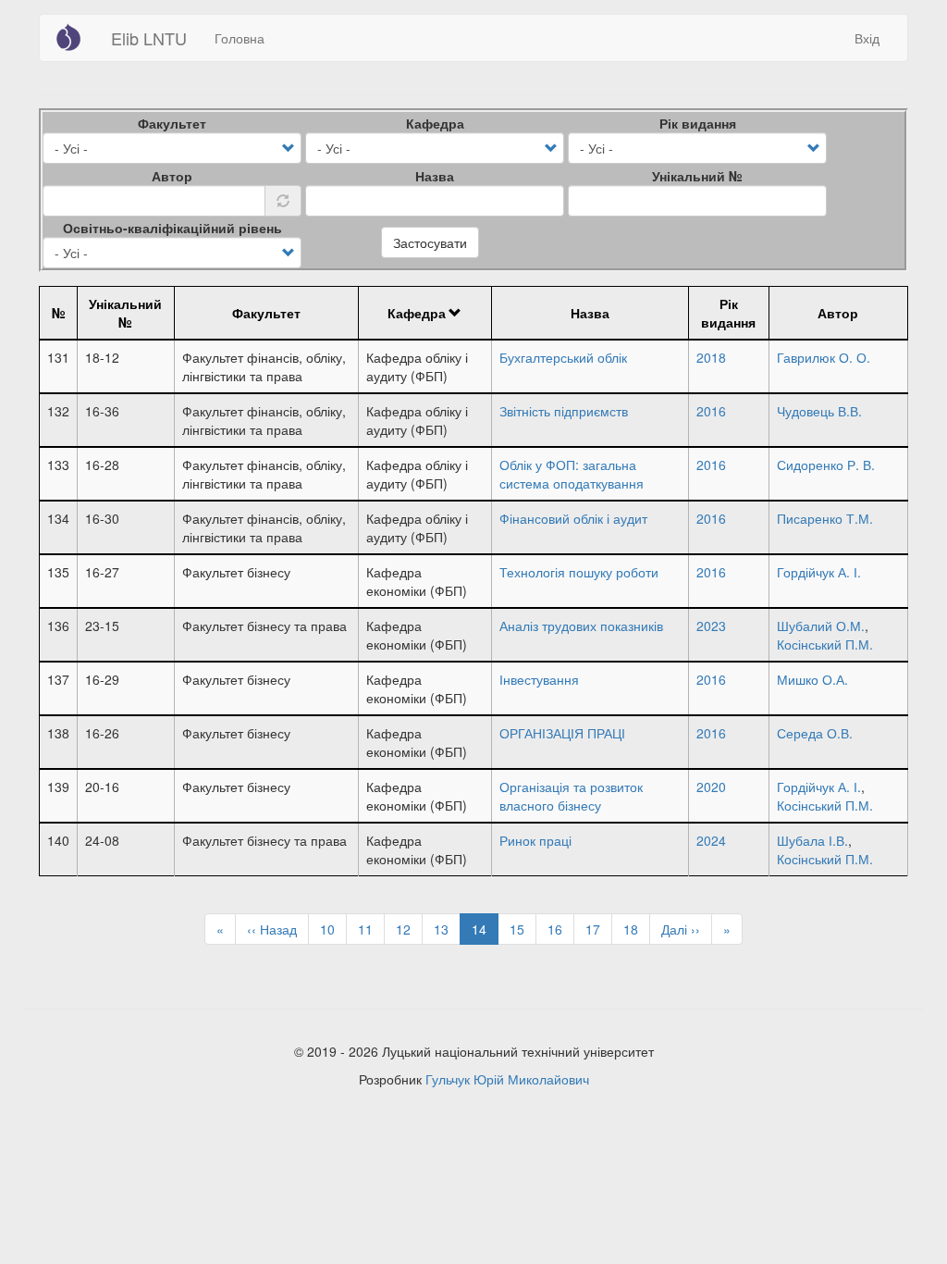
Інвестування (539, 679)
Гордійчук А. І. (819, 572)
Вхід (867, 38)
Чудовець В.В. (819, 411)
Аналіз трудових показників (581, 625)
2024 (711, 840)
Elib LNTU (149, 38)
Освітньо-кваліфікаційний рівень (172, 227)
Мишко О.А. (812, 679)
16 (560, 929)
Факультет (172, 123)
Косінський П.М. (825, 644)
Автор (172, 176)
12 (409, 929)
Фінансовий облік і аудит (573, 518)
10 (333, 929)
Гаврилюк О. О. (823, 357)
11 (371, 929)
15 (523, 929)
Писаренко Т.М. (825, 518)
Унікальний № (697, 176)
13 (447, 929)
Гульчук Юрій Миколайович (507, 1079)
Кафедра (435, 123)
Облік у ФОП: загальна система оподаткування (571, 473)
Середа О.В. (815, 733)
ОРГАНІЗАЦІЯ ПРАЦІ (562, 733)
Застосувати (430, 242)
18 (636, 929)
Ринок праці (535, 840)
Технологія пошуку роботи (578, 572)
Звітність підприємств (563, 411)
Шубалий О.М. (821, 625)
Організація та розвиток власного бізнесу (571, 795)
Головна (239, 38)
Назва (434, 176)
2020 (711, 786)
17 (598, 929)
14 (485, 932)
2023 (711, 625)
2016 (711, 411)
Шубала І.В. (812, 840)
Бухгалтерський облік (563, 357)
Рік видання (697, 123)
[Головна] (75, 37)
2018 (711, 357)
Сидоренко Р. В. (826, 464)
